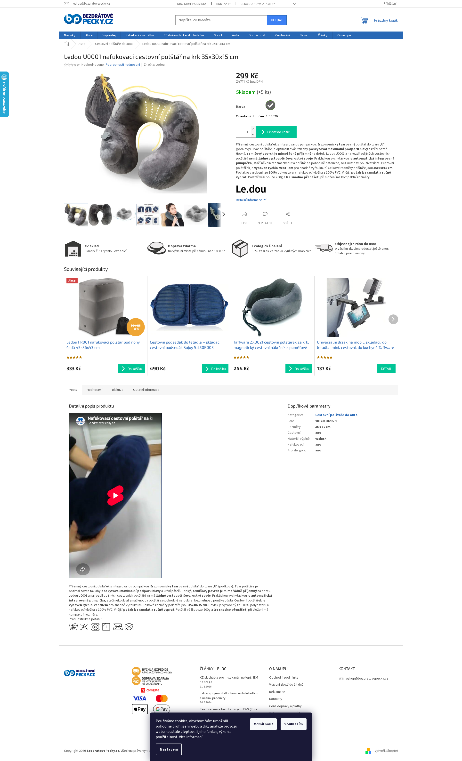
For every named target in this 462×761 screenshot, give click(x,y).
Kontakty (223, 4)
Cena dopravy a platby (258, 4)
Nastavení (169, 749)
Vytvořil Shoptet (386, 750)
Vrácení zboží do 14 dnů (286, 684)
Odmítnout (263, 724)
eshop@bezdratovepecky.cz (367, 678)
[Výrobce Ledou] (251, 188)
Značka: (154, 64)
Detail (386, 369)
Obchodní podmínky (192, 4)
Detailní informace (249, 200)
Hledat (277, 20)
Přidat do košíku (279, 132)
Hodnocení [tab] (94, 389)
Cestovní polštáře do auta (336, 415)
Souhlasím (293, 724)
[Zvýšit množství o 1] (253, 129)
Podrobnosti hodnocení (123, 65)
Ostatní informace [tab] (146, 389)
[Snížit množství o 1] (253, 134)
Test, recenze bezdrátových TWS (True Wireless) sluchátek (229, 711)
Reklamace (277, 692)
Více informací (190, 737)
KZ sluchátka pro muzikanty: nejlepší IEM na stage (229, 680)
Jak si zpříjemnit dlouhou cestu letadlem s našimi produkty (229, 695)
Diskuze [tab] (117, 389)
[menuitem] (69, 35)
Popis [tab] (73, 389)
